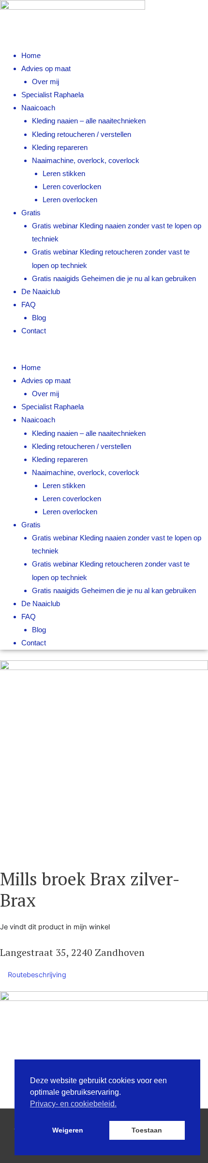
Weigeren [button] (67, 1130)
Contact (33, 331)
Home (31, 56)
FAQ (28, 305)
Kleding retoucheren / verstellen (81, 134)
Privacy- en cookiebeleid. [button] (73, 1104)
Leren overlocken (70, 200)
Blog (39, 318)
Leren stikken (64, 174)
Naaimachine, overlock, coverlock (85, 160)
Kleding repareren (60, 147)
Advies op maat (46, 69)
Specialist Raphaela (52, 95)
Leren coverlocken (72, 187)
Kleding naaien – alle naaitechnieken (89, 121)
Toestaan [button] (147, 1130)
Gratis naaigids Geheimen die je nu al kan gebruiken (114, 279)
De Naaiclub (40, 292)
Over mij (45, 82)
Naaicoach (38, 108)
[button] (104, 354)
